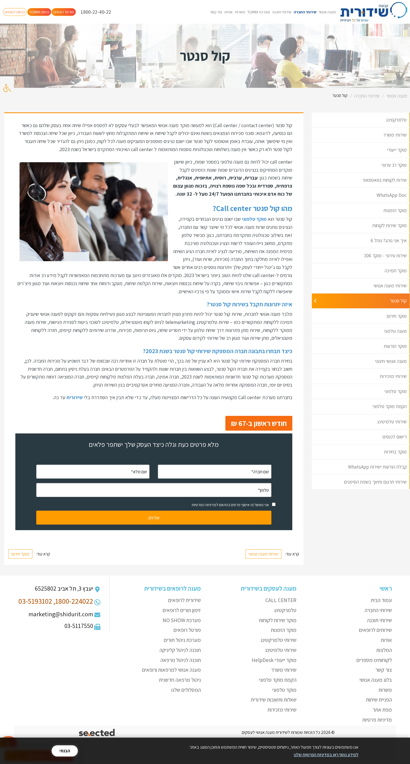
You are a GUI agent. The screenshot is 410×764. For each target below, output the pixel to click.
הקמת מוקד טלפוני (277, 679)
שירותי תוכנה (281, 11)
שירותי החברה (305, 11)
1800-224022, (73, 601)
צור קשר (216, 11)
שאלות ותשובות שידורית (273, 699)
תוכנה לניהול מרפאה (180, 660)
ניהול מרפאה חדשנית (180, 679)
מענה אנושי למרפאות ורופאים (171, 669)
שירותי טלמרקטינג (278, 640)
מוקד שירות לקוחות (277, 620)
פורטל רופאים (64, 11)
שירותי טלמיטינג (280, 650)
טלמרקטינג (285, 610)
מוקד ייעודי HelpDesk (274, 660)
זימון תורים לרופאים (182, 610)
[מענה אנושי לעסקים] (373, 12)
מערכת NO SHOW (182, 620)
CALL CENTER (280, 600)
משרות (240, 11)
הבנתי (64, 751)
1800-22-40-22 (96, 12)
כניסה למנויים (15, 11)
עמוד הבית (381, 600)
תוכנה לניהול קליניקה (180, 650)
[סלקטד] (97, 732)
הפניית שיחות (379, 699)
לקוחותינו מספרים (374, 660)
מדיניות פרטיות (377, 719)
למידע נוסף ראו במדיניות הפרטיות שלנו (326, 755)
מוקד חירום (20, 554)
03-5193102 (35, 601)
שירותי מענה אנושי (263, 554)
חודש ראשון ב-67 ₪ (259, 423)
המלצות (384, 650)
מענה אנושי (327, 11)
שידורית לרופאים (184, 600)
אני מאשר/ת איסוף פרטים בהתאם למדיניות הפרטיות (230, 504)
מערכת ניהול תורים (182, 640)
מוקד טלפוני (284, 689)
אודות (228, 11)
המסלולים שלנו (186, 689)
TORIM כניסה (39, 11)
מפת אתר (382, 709)
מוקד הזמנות (283, 630)
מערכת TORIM (258, 11)
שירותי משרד (283, 669)
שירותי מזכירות (281, 709)
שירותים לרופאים (375, 630)
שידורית (74, 397)
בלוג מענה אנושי (376, 679)
